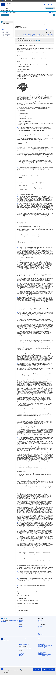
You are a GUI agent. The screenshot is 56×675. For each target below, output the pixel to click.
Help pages (21, 620)
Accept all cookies (37, 669)
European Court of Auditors (42, 647)
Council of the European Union (42, 643)
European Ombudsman (41, 653)
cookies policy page (21, 669)
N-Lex (38, 633)
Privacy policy (21, 653)
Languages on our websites (23, 652)
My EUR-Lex (48, 4)
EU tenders (39, 627)
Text (3, 21)
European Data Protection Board (43, 655)
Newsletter (39, 621)
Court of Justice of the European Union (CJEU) (45, 645)
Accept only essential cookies (48, 669)
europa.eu (8, 640)
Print (53, 12)
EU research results (41, 628)
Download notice (6, 31)
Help (50, 12)
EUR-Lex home (7, 12)
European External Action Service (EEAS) (44, 648)
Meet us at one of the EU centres (24, 644)
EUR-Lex (4, 9)
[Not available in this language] (23, 35)
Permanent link (5, 29)
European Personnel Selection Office (43, 656)
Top (17, 612)
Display (38, 40)
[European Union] (4, 639)
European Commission (41, 644)
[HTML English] (32, 35)
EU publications (40, 631)
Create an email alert (6, 34)
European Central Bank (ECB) (42, 646)
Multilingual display (20, 38)
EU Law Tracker (40, 634)
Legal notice (21, 626)
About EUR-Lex (40, 620)
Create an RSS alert (6, 35)
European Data (40, 626)
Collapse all (51, 29)
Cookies (20, 655)
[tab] (34, 31)
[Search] (54, 15)
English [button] (54, 4)
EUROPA (3, 12)
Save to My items (6, 32)
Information (4, 25)
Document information (6, 23)
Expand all (47, 29)
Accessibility (21, 628)
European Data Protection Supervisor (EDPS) (44, 654)
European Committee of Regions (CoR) (44, 651)
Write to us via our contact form (24, 643)
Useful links (39, 622)
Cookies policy (21, 627)
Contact (20, 621)
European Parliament (41, 640)
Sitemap (20, 622)
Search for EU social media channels (25, 648)
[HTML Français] (33, 35)
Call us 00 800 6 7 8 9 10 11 (23, 640)
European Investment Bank (42, 652)
